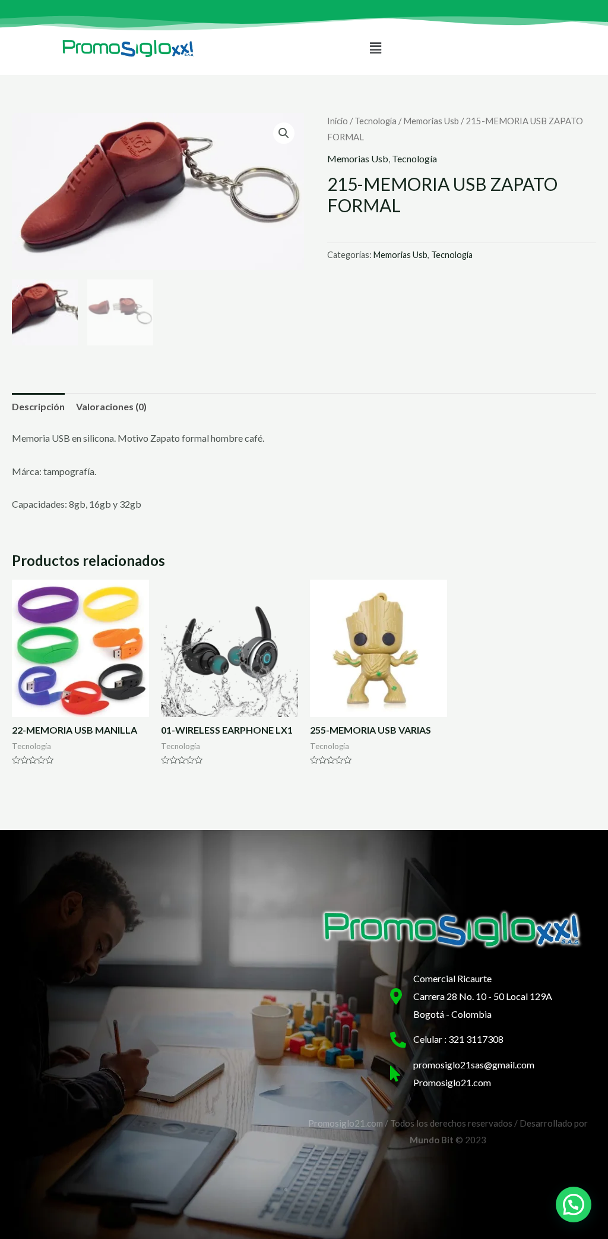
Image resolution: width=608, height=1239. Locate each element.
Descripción (38, 406)
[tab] (38, 406)
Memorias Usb (431, 120)
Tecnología (375, 120)
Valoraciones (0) (111, 406)
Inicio (337, 120)
